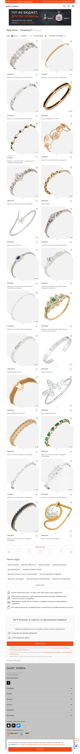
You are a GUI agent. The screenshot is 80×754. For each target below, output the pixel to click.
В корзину (36, 74)
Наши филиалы (12, 678)
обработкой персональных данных (53, 744)
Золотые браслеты (14, 569)
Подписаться (40, 643)
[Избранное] (37, 41)
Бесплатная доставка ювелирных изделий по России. (44, 1)
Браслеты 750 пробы (59, 565)
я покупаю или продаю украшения (24, 633)
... (50, 552)
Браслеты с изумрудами (16, 579)
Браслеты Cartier (13, 565)
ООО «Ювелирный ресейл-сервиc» (19, 649)
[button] (40, 35)
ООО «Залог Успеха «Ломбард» (61, 647)
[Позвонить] (69, 6)
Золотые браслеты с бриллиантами (38, 579)
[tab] (22, 154)
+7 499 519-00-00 (12, 675)
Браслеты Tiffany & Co (29, 565)
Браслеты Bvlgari (44, 565)
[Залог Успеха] (12, 6)
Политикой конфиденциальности (29, 744)
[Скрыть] (73, 2)
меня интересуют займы (20, 638)
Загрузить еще (40, 547)
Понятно (40, 749)
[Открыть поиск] (64, 6)
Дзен (8, 683)
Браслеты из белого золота (32, 569)
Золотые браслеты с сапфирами (50, 574)
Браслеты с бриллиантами (61, 579)
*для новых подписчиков (13, 660)
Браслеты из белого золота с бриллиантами (22, 574)
